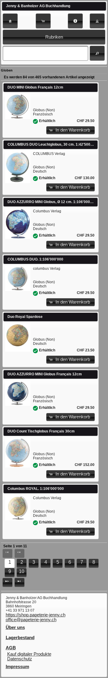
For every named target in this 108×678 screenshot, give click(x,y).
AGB (11, 647)
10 (21, 571)
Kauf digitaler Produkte (29, 654)
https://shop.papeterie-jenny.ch (35, 615)
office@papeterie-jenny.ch (31, 619)
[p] (7, 582)
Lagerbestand (20, 637)
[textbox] (45, 53)
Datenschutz (19, 658)
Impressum (17, 666)
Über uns (15, 627)
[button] (10, 20)
